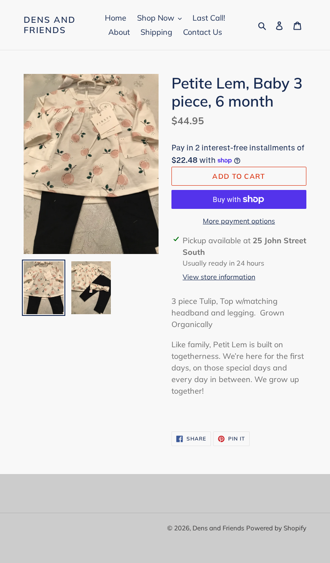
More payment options (239, 221)
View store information (219, 276)
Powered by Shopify (276, 528)
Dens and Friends (50, 25)
